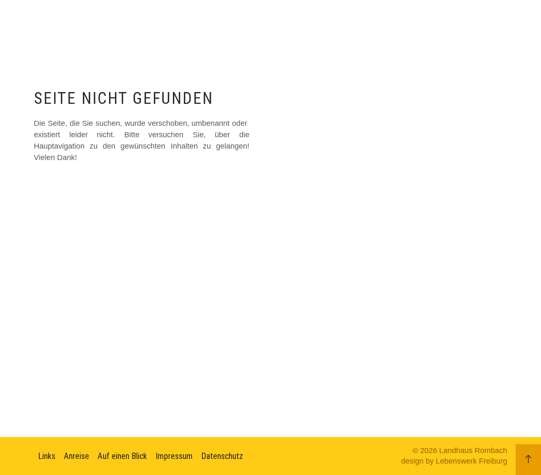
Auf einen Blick (122, 456)
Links (46, 456)
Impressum (174, 456)
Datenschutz (222, 456)
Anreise (76, 456)
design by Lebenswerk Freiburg (454, 461)
